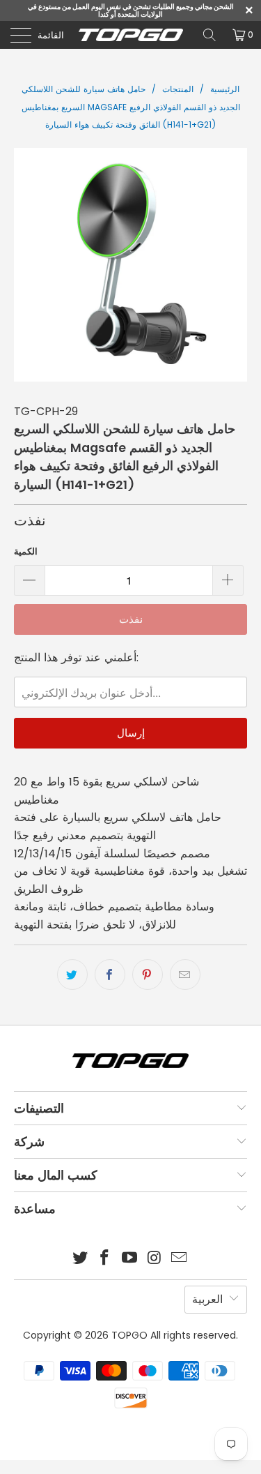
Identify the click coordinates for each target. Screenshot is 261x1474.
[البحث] (209, 35)
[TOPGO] (130, 35)
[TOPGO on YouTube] (130, 1259)
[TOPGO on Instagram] (154, 1259)
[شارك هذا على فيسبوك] (110, 974)
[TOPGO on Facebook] (105, 1259)
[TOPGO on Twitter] (80, 1259)
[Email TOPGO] (179, 1259)
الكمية (26, 551)
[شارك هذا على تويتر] (72, 974)
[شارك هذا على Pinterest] (147, 974)
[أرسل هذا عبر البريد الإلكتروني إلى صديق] (185, 974)
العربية (207, 1299)
